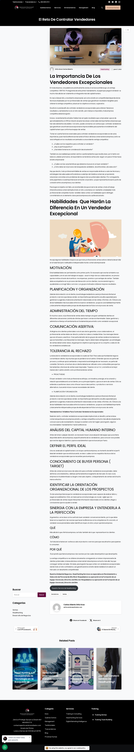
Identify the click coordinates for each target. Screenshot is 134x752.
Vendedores (55, 594)
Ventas (15, 610)
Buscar (17, 589)
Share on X (96, 620)
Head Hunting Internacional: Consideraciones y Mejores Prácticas (52, 677)
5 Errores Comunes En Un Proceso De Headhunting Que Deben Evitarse (80, 677)
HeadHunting (18, 613)
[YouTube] (112, 2)
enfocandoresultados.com (73, 607)
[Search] (102, 8)
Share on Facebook (80, 620)
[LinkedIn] (116, 2)
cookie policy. (81, 748)
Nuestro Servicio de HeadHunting (64, 588)
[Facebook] (109, 2)
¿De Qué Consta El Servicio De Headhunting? (108, 678)
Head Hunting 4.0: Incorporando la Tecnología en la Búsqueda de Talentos (25, 677)
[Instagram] (119, 2)
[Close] (87, 748)
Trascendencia (30, 2)
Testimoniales (17, 2)
